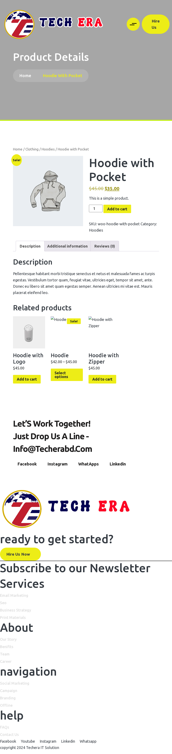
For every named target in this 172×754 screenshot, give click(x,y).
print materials (13, 617)
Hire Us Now (18, 554)
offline (6, 705)
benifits (6, 647)
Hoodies (48, 149)
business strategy (15, 610)
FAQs (4, 727)
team (5, 654)
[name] (54, 24)
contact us (9, 734)
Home (26, 75)
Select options (61, 375)
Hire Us (156, 24)
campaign (8, 690)
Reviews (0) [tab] (104, 246)
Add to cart (117, 209)
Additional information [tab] (67, 246)
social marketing (14, 683)
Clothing (32, 149)
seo (3, 603)
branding (8, 698)
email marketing (14, 595)
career (6, 661)
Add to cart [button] (27, 379)
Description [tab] (30, 246)
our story (8, 639)
